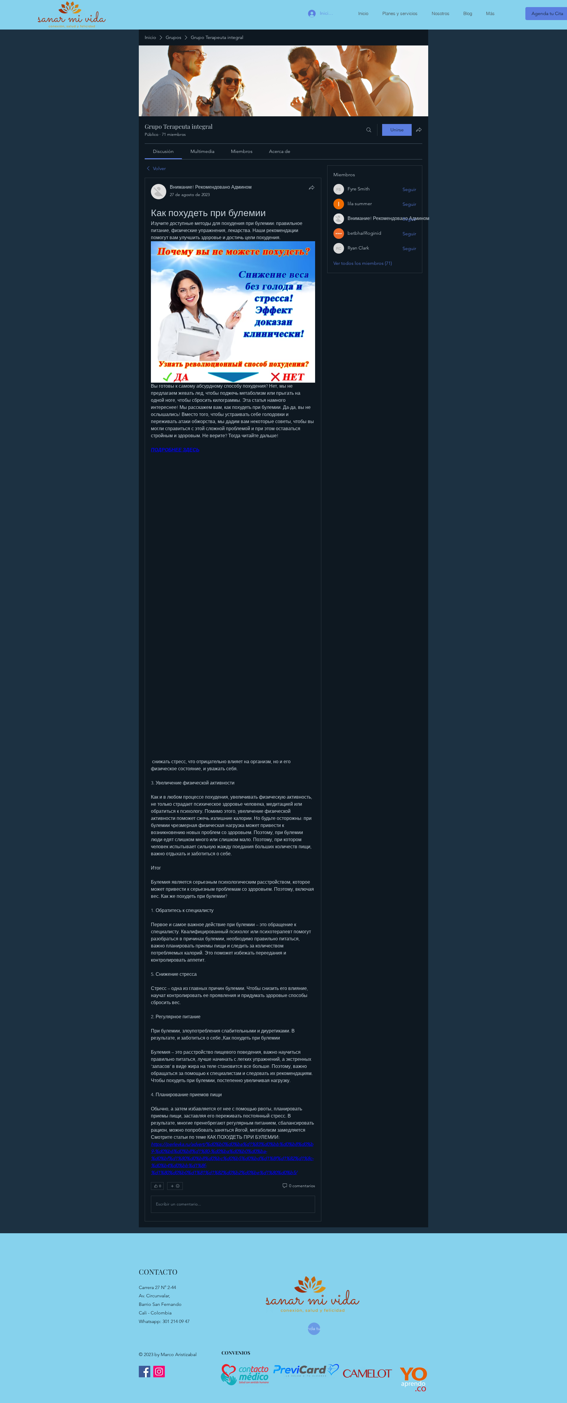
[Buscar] (368, 130)
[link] (163, 151)
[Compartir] (311, 187)
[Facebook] (144, 1371)
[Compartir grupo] (418, 129)
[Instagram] (159, 1371)
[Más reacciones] (175, 1186)
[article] (233, 699)
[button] (399, 13)
